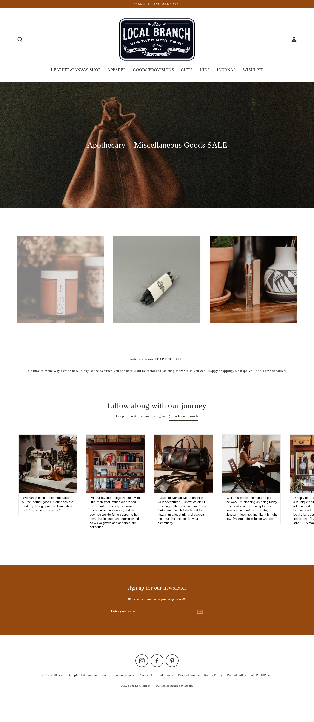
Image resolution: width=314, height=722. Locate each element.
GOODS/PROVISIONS (153, 69)
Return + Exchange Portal (118, 675)
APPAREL (116, 69)
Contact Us (147, 675)
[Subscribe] (199, 612)
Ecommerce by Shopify (180, 685)
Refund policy (236, 675)
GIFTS (187, 69)
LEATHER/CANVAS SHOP (75, 69)
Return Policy (213, 675)
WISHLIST (253, 69)
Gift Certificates (52, 675)
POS (158, 685)
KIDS (205, 69)
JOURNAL (226, 69)
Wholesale (166, 675)
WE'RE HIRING (261, 675)
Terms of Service (189, 675)
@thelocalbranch (183, 416)
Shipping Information (82, 675)
